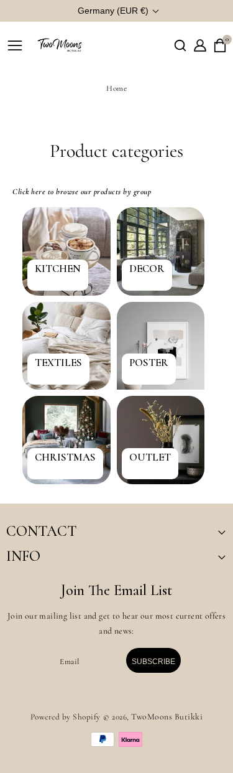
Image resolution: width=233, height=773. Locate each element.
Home (116, 88)
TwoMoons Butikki (167, 716)
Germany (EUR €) (113, 11)
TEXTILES (58, 363)
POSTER (148, 363)
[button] (180, 45)
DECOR (147, 269)
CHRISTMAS (65, 457)
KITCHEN (58, 269)
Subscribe (153, 661)
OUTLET (150, 457)
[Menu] (15, 45)
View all (36, 493)
